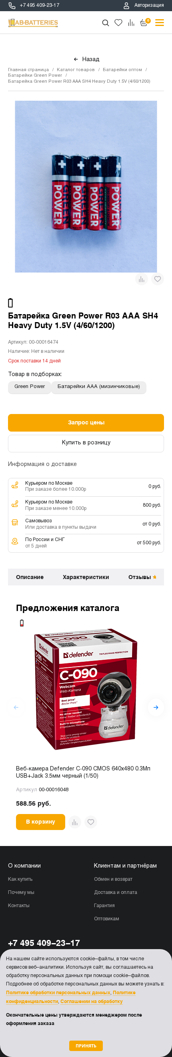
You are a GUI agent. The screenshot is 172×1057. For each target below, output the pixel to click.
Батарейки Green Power (35, 76)
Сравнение (131, 23)
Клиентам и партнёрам (125, 866)
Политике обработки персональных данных (58, 992)
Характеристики (86, 577)
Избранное (118, 23)
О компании (24, 866)
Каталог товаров (76, 70)
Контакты (19, 906)
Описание (30, 577)
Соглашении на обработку (91, 1001)
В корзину (40, 821)
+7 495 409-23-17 (39, 5)
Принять (86, 1046)
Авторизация (149, 5)
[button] (156, 707)
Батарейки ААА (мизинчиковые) (99, 386)
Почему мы (21, 892)
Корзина (148, 20)
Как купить (20, 879)
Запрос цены (86, 422)
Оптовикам (106, 919)
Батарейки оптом (122, 70)
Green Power (29, 386)
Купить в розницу (86, 443)
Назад (91, 59)
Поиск (105, 23)
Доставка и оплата (115, 892)
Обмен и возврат (113, 879)
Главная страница (28, 70)
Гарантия (104, 906)
